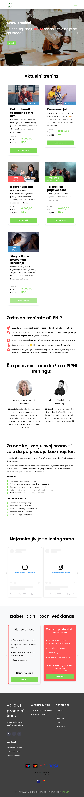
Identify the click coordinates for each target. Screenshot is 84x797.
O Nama (59, 710)
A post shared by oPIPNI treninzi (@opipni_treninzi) (33, 594)
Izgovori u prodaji (38, 714)
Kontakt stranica (13, 756)
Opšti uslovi (60, 726)
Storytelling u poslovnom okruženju (19, 260)
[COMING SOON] (23, 242)
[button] (76, 4)
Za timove (60, 718)
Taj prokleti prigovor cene (41, 710)
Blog (58, 722)
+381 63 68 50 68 (13, 752)
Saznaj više (23, 150)
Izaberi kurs (42, 677)
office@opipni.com (14, 748)
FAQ (57, 714)
